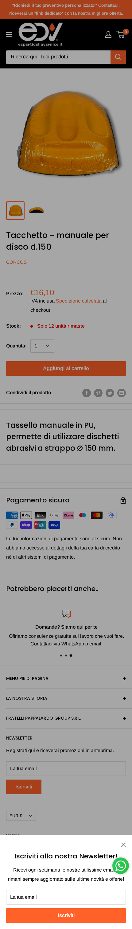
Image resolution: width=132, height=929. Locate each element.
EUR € (16, 815)
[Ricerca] (118, 57)
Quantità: (16, 345)
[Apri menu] (9, 34)
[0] (121, 34)
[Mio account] (108, 34)
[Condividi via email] (121, 392)
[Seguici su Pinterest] (98, 392)
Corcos (16, 262)
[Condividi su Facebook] (86, 392)
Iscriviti (66, 915)
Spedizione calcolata (79, 300)
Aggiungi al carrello (66, 368)
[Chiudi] (123, 844)
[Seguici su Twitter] (110, 392)
